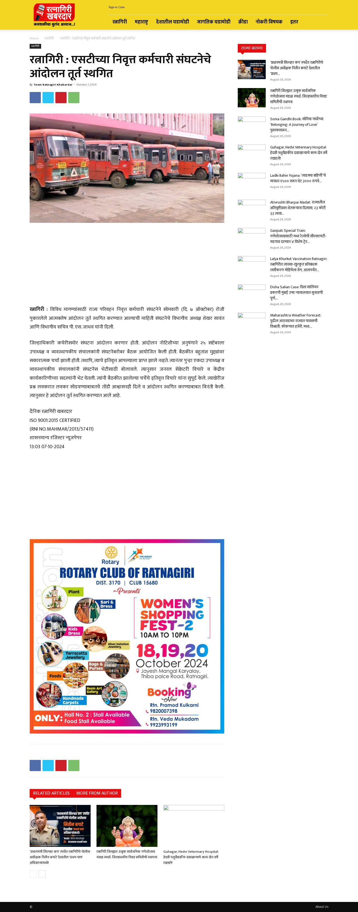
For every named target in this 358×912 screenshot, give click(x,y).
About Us (321, 906)
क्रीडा (243, 22)
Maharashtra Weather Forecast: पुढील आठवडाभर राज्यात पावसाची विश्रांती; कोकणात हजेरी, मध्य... (295, 321)
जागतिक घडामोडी (213, 22)
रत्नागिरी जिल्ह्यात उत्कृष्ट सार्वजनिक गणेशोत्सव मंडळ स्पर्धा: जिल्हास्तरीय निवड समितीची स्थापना (126, 854)
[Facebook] (35, 97)
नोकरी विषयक (269, 22)
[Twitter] (48, 97)
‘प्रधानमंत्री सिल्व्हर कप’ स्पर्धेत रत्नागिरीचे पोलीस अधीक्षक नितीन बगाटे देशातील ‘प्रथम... (296, 68)
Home (34, 38)
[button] (321, 22)
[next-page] (42, 873)
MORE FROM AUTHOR (97, 793)
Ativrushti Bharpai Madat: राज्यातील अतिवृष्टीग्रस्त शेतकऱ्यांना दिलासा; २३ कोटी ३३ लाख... (298, 208)
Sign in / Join (117, 7)
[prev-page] (33, 873)
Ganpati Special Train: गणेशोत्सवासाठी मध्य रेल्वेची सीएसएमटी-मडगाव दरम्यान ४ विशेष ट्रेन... (298, 236)
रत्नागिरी (119, 22)
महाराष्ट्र (141, 22)
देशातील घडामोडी (172, 22)
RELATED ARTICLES (51, 793)
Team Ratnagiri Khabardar (53, 84)
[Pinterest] (61, 97)
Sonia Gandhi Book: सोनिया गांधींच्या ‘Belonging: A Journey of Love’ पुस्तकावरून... (296, 124)
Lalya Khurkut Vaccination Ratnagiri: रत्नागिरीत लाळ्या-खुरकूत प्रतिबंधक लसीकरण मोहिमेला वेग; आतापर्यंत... (298, 264)
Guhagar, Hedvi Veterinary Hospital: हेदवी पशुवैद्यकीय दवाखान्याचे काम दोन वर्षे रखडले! (191, 857)
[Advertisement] (127, 265)
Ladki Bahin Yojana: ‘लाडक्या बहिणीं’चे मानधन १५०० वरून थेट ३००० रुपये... (298, 178)
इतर (294, 22)
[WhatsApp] (73, 97)
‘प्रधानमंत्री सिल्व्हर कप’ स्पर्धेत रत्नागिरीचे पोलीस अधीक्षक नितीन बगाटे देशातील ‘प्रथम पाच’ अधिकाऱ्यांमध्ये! (60, 857)
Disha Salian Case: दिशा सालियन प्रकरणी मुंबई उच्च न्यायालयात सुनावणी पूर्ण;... (296, 292)
